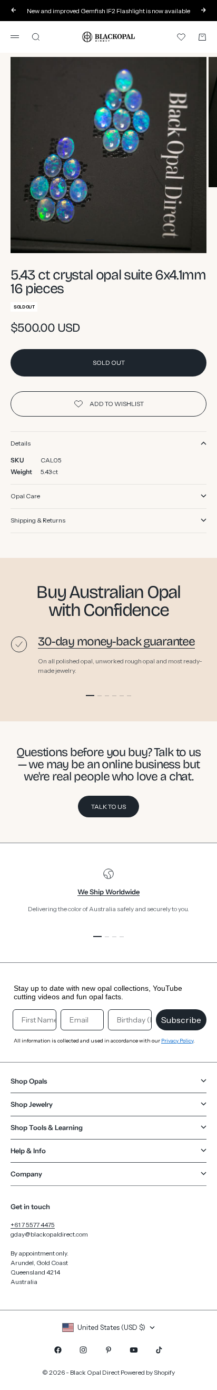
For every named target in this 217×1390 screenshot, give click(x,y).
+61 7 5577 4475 (33, 1225)
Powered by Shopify (148, 1372)
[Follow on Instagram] (83, 1350)
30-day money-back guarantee (116, 641)
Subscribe (181, 1020)
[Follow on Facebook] (58, 1350)
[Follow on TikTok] (159, 1350)
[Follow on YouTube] (134, 1350)
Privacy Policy (177, 1040)
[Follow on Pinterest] (108, 1350)
